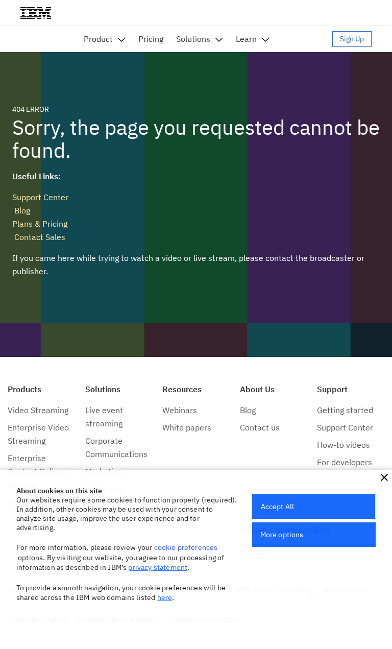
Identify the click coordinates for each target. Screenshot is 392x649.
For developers (344, 462)
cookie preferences (186, 547)
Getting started (345, 410)
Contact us (260, 427)
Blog (21, 210)
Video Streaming (38, 410)
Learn (246, 39)
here (165, 597)
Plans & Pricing (39, 224)
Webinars (179, 410)
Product (98, 39)
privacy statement (157, 567)
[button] (384, 477)
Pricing (150, 39)
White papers (186, 427)
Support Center (40, 197)
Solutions (193, 39)
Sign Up (352, 38)
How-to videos (343, 445)
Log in (305, 39)
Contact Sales (38, 237)
